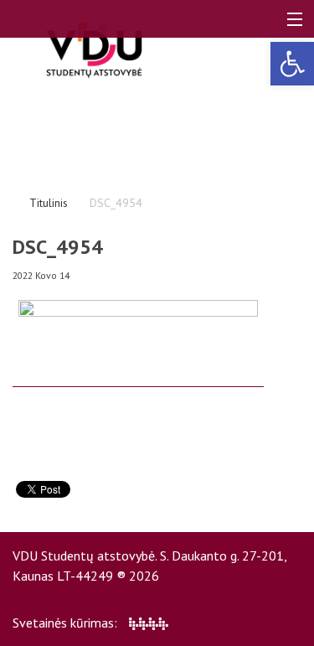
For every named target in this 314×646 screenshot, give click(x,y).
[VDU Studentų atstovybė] (94, 50)
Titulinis (48, 202)
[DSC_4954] (138, 379)
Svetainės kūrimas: (67, 622)
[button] (292, 63)
